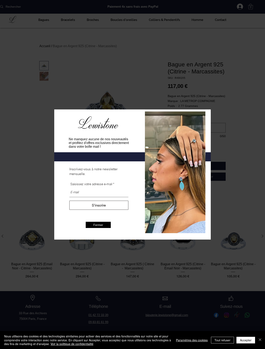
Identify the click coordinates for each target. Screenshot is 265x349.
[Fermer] (260, 340)
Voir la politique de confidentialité (72, 344)
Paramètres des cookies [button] (192, 340)
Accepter (246, 340)
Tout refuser (222, 340)
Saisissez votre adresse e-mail (91, 184)
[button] (98, 225)
